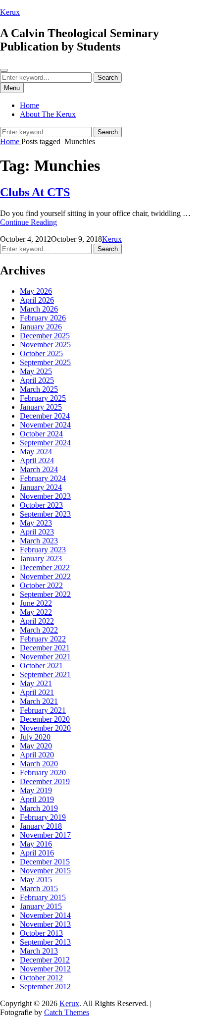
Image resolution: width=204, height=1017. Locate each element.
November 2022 (45, 576)
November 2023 (45, 496)
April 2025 (37, 380)
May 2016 (36, 844)
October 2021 (41, 665)
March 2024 (39, 469)
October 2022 (41, 585)
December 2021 (45, 647)
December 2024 (45, 416)
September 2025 (45, 362)
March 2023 (39, 540)
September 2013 (45, 942)
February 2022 (43, 639)
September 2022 (45, 594)
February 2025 (43, 398)
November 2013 (45, 924)
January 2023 (41, 558)
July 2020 (35, 737)
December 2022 (45, 567)
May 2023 (36, 523)
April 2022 (37, 621)
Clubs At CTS (35, 192)
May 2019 (36, 790)
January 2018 (41, 826)
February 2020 (43, 772)
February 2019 (43, 817)
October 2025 (41, 353)
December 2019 (45, 781)
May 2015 (36, 879)
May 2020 (36, 746)
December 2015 (45, 861)
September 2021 (45, 674)
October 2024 (41, 433)
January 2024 (41, 487)
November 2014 (45, 915)
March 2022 (39, 630)
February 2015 (43, 897)
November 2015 (45, 870)
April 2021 (37, 692)
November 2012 (45, 968)
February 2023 (43, 549)
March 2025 (39, 389)
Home (29, 105)
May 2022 (36, 612)
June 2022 (36, 603)
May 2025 (36, 371)
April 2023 (37, 532)
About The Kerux (48, 114)
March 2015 (39, 888)
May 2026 (36, 291)
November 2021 (45, 656)
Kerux (10, 12)
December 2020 (45, 719)
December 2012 (45, 960)
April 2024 (37, 460)
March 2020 (39, 763)
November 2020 (45, 728)
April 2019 (37, 799)
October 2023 (41, 505)
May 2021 (36, 683)
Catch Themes (66, 1012)
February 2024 (43, 478)
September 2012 (45, 986)
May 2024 (36, 451)
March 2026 (39, 309)
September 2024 (45, 442)
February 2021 (43, 710)
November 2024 (45, 425)
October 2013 (41, 933)
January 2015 (41, 906)
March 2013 (39, 951)
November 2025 (45, 344)
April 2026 (37, 300)
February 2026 (43, 318)
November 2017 (45, 835)
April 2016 (37, 853)
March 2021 (39, 701)
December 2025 (45, 335)
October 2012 (41, 977)
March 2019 (39, 808)
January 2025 (41, 407)
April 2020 (37, 754)
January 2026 (41, 326)
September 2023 (45, 514)
